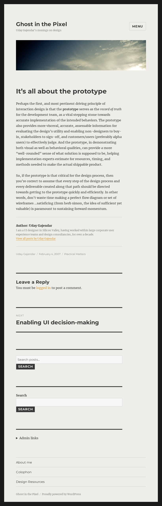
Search (25, 366)
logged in (43, 288)
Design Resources (30, 482)
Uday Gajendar (25, 254)
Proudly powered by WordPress (61, 494)
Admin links (28, 438)
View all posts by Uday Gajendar (36, 238)
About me (24, 462)
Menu (137, 26)
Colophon (24, 472)
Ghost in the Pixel (41, 24)
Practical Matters (75, 254)
